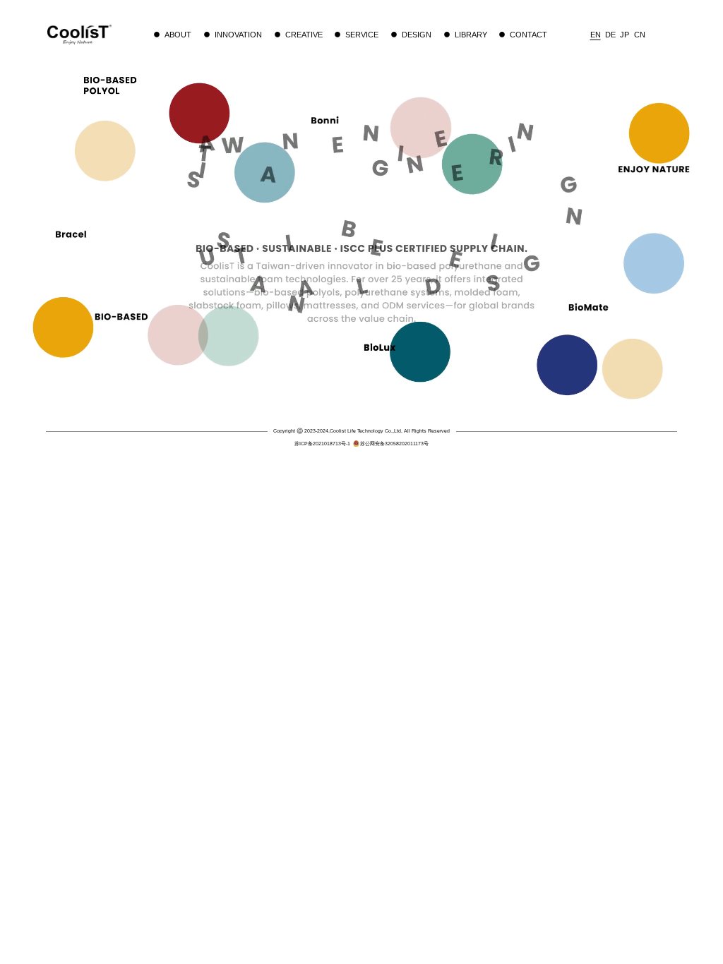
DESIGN (416, 34)
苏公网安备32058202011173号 (394, 443)
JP (624, 34)
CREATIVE (304, 34)
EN (595, 34)
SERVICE (361, 34)
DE (610, 34)
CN (639, 34)
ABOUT (178, 34)
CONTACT (528, 34)
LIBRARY (471, 34)
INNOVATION (238, 34)
